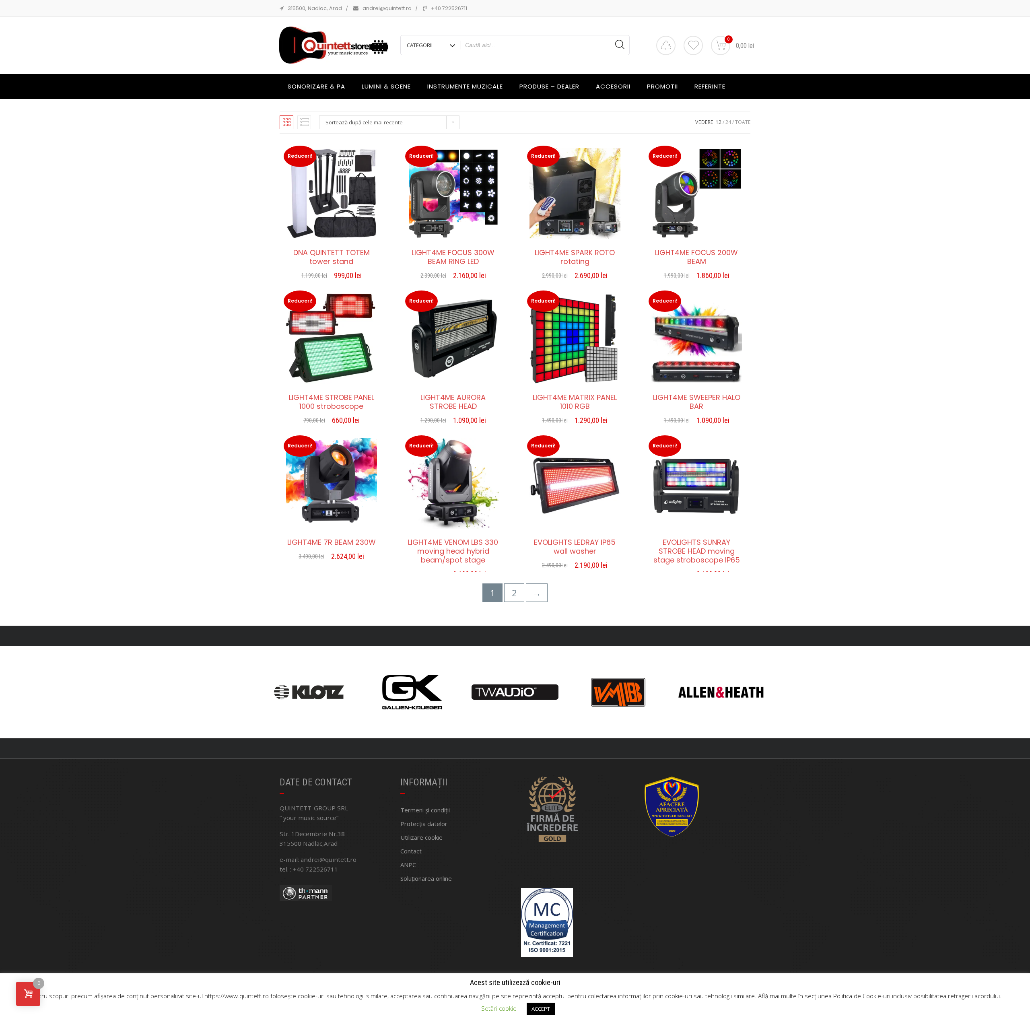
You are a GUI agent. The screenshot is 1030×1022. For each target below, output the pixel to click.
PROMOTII (662, 86)
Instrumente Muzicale (465, 86)
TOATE (742, 122)
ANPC (408, 865)
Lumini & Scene (386, 86)
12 (718, 122)
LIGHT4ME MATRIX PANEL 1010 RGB (575, 402)
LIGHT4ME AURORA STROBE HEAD (453, 402)
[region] (515, 692)
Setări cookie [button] (499, 1008)
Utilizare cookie (421, 837)
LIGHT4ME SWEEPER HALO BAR (696, 402)
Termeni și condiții (425, 810)
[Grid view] (286, 122)
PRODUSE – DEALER (549, 86)
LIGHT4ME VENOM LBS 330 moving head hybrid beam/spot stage (453, 551)
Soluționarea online (426, 878)
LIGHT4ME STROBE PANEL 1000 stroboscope (331, 402)
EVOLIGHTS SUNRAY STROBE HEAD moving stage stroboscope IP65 (696, 551)
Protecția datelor (423, 824)
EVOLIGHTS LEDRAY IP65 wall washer (575, 547)
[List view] (304, 122)
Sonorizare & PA (316, 86)
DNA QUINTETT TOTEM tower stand (331, 257)
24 (728, 122)
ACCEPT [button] (540, 1008)
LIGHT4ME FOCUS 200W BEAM (696, 257)
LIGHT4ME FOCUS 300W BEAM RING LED (453, 257)
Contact (411, 851)
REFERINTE (709, 86)
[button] (331, 277)
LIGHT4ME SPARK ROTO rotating (575, 257)
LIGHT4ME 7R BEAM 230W (331, 542)
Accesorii (613, 86)
